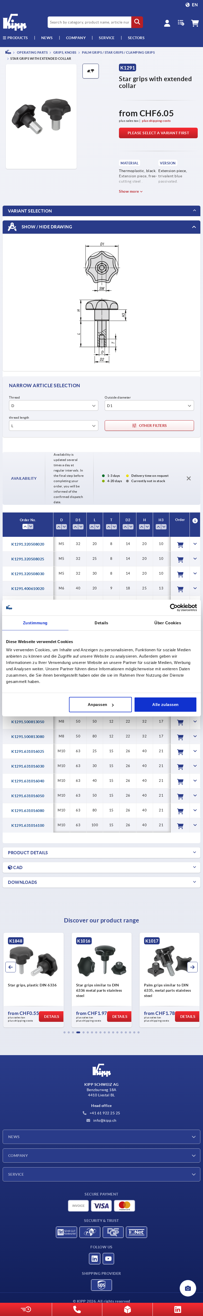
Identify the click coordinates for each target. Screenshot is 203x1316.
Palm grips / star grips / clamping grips (118, 52)
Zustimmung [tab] (35, 622)
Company (76, 38)
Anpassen (97, 704)
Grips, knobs (64, 52)
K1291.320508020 (27, 544)
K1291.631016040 (27, 781)
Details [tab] (101, 622)
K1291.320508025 (27, 559)
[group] (33, 980)
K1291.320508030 (27, 574)
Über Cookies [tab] (167, 622)
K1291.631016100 (27, 825)
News (14, 1137)
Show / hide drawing (46, 226)
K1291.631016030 (27, 766)
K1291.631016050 (27, 796)
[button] (64, 1032)
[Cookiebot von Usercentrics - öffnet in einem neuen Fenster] (174, 607)
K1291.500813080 (27, 737)
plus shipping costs (156, 120)
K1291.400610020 (27, 589)
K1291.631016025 (27, 751)
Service (16, 1174)
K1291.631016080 (27, 811)
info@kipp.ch (104, 1120)
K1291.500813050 (27, 722)
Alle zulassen (165, 704)
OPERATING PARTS (32, 52)
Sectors (136, 38)
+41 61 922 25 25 (104, 1113)
